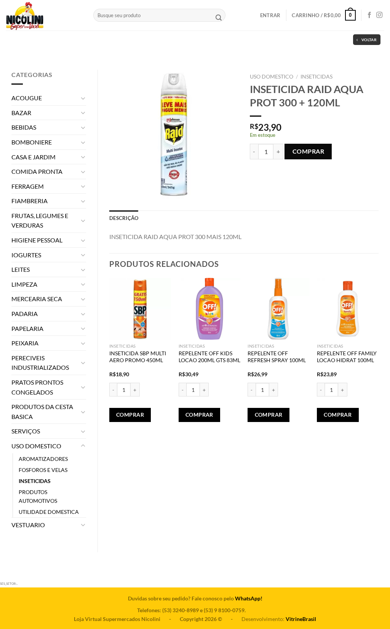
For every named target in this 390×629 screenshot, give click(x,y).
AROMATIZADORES (43, 459)
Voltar (369, 39)
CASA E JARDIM (33, 156)
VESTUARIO (28, 524)
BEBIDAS (23, 127)
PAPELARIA (27, 328)
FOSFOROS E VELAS (43, 470)
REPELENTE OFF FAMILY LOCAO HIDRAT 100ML (347, 357)
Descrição (123, 218)
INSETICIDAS (35, 481)
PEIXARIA (24, 343)
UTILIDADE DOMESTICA (49, 512)
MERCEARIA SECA (36, 298)
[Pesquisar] (218, 18)
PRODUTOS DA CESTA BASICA (42, 411)
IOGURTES (26, 254)
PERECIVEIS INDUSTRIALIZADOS (40, 362)
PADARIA (24, 313)
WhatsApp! (248, 598)
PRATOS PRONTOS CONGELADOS (37, 387)
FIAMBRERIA (29, 200)
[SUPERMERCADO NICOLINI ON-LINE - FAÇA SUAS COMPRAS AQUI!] (44, 15)
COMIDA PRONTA (36, 171)
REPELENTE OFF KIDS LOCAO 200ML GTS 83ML (209, 357)
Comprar (308, 151)
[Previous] (109, 359)
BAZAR (21, 112)
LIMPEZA (24, 284)
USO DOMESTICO (36, 445)
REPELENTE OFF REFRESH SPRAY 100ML (277, 357)
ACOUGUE (26, 97)
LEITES (20, 269)
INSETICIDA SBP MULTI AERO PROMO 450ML (137, 357)
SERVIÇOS (25, 431)
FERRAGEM (27, 186)
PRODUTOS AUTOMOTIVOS (38, 496)
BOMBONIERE (31, 142)
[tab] (123, 218)
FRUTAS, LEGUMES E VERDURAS (39, 220)
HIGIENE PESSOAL (36, 240)
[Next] (378, 359)
